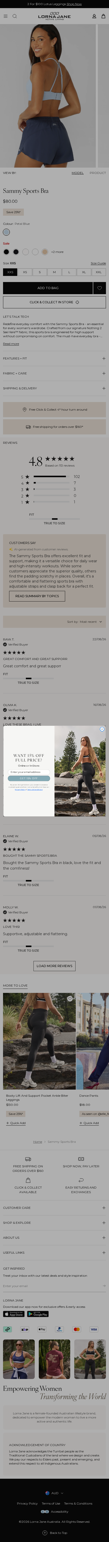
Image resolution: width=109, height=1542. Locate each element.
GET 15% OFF (29, 778)
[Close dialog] (102, 729)
